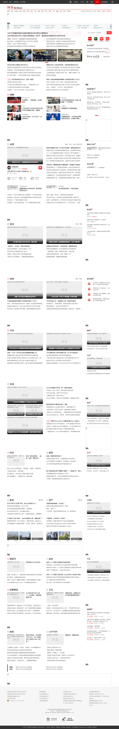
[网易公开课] (76, 2)
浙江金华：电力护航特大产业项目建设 (58, 582)
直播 (39, 11)
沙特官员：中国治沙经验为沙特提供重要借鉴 (60, 41)
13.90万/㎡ (79, 540)
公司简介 (48, 727)
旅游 (12, 632)
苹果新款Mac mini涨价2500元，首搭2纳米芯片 (60, 407)
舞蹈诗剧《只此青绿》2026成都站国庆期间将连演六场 (63, 613)
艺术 (88, 453)
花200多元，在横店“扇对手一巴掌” (96, 637)
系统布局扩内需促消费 (53, 39)
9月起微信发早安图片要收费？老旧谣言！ (98, 48)
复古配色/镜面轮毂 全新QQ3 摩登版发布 (58, 355)
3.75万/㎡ (41, 540)
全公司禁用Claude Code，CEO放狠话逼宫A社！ (22, 582)
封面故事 (32, 27)
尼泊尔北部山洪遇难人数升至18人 (17, 65)
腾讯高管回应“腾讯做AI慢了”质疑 (56, 404)
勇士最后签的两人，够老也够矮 (68, 188)
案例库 (41, 500)
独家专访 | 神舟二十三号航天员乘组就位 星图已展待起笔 (63, 567)
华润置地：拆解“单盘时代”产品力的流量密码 (60, 521)
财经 (24, 11)
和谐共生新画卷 (51, 75)
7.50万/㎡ (28, 540)
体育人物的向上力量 (82, 27)
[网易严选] (82, 2)
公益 (88, 355)
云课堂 (89, 500)
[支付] (87, 2)
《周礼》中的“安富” (52, 605)
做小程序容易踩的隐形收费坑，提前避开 (19, 508)
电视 (80, 224)
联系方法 (53, 727)
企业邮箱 (103, 11)
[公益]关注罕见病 (91, 371)
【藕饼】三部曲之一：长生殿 (55, 652)
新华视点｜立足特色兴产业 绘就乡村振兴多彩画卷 (61, 565)
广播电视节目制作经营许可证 (70, 694)
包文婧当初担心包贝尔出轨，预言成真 (62, 87)
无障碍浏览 (16, 2)
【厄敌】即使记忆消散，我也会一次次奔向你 (60, 655)
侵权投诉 (95, 727)
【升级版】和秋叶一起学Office (95, 526)
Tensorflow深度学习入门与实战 (95, 521)
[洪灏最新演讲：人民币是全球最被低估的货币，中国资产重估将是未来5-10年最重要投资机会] (53, 116)
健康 (57, 11)
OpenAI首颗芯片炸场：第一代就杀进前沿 (59, 387)
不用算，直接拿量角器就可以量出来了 (58, 479)
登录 (97, 2)
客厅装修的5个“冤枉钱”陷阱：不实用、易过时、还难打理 (24, 523)
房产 (46, 11)
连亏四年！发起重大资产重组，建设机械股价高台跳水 (24, 309)
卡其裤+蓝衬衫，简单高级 (15, 471)
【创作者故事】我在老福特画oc (56, 660)
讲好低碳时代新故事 (82, 25)
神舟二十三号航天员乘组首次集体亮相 (58, 562)
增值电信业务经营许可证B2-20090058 (16, 694)
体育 (12, 11)
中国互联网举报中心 (44, 696)
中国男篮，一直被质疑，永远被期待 (32, 101)
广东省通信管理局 (11, 698)
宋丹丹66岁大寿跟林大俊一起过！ (17, 251)
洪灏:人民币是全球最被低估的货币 (61, 79)
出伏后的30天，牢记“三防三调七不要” (97, 348)
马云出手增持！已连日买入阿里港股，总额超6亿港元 (62, 398)
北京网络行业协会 (67, 691)
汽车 (53, 11)
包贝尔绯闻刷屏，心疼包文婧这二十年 (19, 249)
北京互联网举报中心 (44, 694)
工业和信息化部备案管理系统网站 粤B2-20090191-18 (59, 709)
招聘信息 (58, 727)
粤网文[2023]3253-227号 (69, 698)
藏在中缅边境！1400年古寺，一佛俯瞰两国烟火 (22, 660)
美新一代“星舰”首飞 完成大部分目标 (58, 570)
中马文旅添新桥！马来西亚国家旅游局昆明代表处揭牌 (24, 655)
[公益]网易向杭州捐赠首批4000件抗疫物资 (98, 373)
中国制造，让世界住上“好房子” (56, 518)
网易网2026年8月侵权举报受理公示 (96, 51)
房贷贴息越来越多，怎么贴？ (55, 503)
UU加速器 (83, 11)
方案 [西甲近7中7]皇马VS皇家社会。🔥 (19, 171)
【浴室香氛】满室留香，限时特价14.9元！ (98, 575)
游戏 (88, 403)
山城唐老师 (14, 167)
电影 (77, 224)
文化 (35, 11)
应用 (10, 2)
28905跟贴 (101, 623)
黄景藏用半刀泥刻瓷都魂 (69, 108)
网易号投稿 (106, 56)
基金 (80, 279)
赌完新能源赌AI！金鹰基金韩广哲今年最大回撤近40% (101, 299)
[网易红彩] (40, 167)
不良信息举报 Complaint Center (79, 727)
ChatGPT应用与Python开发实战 (95, 516)
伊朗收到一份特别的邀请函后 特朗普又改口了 (21, 70)
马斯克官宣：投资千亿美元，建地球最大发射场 (61, 409)
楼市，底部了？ (51, 508)
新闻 (8, 11)
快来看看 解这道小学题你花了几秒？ (57, 473)
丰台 (20, 540)
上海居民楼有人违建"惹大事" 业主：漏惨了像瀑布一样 (63, 72)
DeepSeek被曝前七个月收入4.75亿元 (62, 82)
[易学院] (93, 56)
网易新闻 (14, 7)
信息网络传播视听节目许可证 (96, 700)
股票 (77, 279)
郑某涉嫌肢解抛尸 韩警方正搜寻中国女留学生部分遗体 (24, 72)
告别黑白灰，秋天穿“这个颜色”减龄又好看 (20, 473)
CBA (70, 144)
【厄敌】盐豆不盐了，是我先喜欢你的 (58, 658)
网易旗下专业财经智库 (19, 25)
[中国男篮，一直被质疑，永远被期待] (14, 100)
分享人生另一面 (97, 25)
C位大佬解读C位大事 (67, 25)
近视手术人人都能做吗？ (93, 155)
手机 (48, 421)
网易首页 (5, 2)
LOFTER (53, 632)
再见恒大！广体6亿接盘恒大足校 (17, 200)
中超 (74, 144)
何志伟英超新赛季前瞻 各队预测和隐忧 (62, 84)
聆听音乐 (48, 25)
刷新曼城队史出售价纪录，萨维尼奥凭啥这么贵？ (30, 189)
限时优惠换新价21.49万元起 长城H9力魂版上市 (22, 360)
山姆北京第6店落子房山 (14, 82)
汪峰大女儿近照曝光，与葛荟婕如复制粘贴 (20, 256)
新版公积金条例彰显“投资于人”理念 (57, 506)
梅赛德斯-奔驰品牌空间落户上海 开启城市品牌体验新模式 (25, 363)
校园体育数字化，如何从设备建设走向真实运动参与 (62, 476)
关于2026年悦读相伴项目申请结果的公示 (59, 464)
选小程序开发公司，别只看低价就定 (18, 511)
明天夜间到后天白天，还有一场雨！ (23, 79)
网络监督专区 (106, 7)
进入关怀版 (22, 2)
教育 (42, 11)
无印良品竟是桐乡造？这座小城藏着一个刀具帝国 (71, 101)
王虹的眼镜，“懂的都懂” (93, 626)
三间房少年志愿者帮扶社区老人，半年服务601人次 (23, 84)
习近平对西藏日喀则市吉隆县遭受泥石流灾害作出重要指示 (27, 33)
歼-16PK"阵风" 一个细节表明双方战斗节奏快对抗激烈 (23, 75)
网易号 (69, 11)
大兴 (60, 540)
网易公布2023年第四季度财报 (24, 669)
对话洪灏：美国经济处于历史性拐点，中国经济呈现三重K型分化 (101, 283)
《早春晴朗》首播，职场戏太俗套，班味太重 (60, 251)
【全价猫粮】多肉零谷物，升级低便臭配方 (98, 580)
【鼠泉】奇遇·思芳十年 (53, 647)
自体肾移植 (101, 167)
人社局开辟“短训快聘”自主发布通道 (18, 87)
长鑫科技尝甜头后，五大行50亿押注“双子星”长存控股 (23, 306)
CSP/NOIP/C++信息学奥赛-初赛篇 (96, 529)
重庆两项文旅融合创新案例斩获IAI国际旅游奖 (21, 652)
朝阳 (8, 540)
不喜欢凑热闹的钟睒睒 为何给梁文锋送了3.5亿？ (22, 301)
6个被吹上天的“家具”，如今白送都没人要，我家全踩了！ (25, 518)
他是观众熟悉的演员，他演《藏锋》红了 (59, 254)
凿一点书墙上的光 (34, 25)
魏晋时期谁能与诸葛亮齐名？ (104, 148)
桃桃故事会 (91, 89)
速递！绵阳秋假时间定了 (54, 456)
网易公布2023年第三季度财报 (54, 669)
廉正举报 (89, 727)
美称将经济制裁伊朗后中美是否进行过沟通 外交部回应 (24, 67)
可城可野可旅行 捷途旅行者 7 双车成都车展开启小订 (62, 358)
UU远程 (94, 11)
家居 (50, 11)
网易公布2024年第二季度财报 (24, 667)
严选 (88, 559)
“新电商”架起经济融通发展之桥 (16, 44)
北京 (61, 11)
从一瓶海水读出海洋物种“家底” (55, 580)
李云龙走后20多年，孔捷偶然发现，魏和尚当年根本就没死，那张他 (98, 103)
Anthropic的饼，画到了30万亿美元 (57, 393)
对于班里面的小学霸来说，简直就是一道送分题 (61, 461)
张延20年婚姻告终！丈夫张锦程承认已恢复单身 (61, 249)
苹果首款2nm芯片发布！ (59, 90)
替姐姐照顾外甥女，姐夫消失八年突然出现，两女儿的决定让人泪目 (98, 108)
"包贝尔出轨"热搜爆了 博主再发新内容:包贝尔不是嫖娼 (63, 67)
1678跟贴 (103, 639)
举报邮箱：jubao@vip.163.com (96, 694)
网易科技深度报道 (66, 27)
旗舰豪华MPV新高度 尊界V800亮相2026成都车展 (22, 355)
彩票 (20, 11)
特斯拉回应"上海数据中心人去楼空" (96, 219)
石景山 (48, 540)
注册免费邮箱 (104, 2)
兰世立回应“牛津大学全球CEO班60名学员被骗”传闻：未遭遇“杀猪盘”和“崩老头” (32, 109)
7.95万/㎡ (55, 540)
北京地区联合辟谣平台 (68, 696)
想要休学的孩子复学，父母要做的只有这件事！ (61, 458)
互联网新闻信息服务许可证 (13, 696)
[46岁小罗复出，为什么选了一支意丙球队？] (14, 116)
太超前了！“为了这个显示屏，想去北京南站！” (21, 90)
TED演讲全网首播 (18, 27)
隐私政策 (68, 727)
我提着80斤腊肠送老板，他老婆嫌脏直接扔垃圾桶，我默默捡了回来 (98, 98)
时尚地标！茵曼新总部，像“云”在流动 (97, 468)
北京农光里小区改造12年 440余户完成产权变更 (61, 523)
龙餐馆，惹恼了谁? (92, 174)
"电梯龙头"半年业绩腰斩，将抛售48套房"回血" (101, 294)
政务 (64, 11)
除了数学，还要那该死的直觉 (16, 577)
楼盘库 (80, 500)
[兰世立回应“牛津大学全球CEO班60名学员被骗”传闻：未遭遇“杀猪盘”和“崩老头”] (14, 108)
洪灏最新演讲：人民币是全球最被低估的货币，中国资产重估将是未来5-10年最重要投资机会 (71, 117)
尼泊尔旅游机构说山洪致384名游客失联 (19, 650)
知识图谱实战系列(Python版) (95, 524)
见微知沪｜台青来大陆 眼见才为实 (57, 44)
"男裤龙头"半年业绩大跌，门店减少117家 (101, 289)
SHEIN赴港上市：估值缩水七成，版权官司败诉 (61, 301)
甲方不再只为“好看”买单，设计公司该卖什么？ (22, 503)
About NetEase (41, 727)
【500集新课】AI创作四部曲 (94, 518)
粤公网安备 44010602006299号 (16, 700)
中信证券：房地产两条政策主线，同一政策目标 (61, 511)
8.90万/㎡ (16, 540)
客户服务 (63, 727)
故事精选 (14, 590)
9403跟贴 (102, 634)
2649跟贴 (103, 628)
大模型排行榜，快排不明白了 (55, 395)
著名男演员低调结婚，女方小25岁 (17, 506)
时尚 (12, 452)
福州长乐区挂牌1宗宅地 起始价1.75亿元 (58, 526)
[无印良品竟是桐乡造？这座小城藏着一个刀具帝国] (53, 100)
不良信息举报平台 (43, 698)
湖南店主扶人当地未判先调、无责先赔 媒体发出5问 (62, 65)
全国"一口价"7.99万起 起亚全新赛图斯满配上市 (22, 352)
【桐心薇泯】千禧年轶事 (54, 650)
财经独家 (90, 279)
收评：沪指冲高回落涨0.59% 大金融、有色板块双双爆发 (24, 303)
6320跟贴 (101, 616)
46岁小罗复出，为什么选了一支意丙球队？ (32, 117)
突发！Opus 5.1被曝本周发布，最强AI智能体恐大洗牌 (24, 580)
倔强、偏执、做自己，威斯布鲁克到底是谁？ (60, 195)
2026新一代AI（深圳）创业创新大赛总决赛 (59, 390)
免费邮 (98, 11)
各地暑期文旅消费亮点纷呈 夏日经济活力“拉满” (21, 41)
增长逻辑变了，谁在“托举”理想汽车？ (58, 306)
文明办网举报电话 (43, 700)
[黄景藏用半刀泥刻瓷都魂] (53, 108)
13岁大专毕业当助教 (50, 27)
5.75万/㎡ (68, 540)
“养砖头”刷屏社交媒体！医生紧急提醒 (97, 346)
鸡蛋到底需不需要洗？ (93, 157)
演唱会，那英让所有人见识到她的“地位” (19, 254)
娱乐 (31, 11)
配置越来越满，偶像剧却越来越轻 (56, 256)
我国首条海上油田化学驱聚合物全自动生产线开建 (22, 46)
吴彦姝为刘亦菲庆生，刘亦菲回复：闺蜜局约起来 (61, 246)
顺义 (33, 540)
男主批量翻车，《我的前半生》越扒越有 (19, 476)
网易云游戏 (89, 11)
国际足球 (79, 144)
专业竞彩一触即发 (98, 27)
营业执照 (91, 698)
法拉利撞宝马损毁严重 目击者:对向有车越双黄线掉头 (62, 70)
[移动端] (70, 2)
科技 (28, 11)
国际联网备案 (42, 691)
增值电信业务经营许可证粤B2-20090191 (16, 691)
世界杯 (16, 11)
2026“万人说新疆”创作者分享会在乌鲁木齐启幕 (61, 46)
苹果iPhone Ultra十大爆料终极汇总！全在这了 (65, 421)
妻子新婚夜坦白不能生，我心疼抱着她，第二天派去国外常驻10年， (98, 92)
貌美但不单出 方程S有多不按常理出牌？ (58, 360)
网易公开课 (91, 144)
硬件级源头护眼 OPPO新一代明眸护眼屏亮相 (60, 429)
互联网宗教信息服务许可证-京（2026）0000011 (98, 704)
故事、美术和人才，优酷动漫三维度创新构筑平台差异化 (24, 574)
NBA (66, 144)
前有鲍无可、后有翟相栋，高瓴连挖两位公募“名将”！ (62, 303)
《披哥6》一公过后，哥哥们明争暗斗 (18, 246)
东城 (72, 540)
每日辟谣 (90, 45)
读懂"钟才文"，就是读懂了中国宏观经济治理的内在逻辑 (24, 39)
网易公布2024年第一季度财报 (54, 667)
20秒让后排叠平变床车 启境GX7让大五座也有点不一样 (24, 358)
